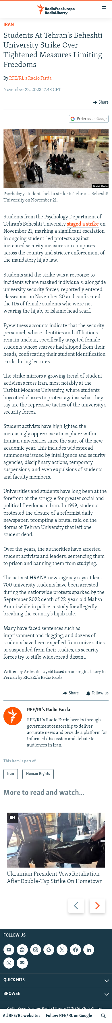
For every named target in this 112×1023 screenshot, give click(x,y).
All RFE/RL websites (21, 1016)
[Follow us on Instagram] (35, 949)
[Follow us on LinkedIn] (88, 949)
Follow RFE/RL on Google (69, 1016)
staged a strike (83, 224)
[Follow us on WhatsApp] (8, 963)
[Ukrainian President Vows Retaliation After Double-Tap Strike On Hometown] (56, 840)
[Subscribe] (22, 963)
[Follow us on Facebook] (75, 949)
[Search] (103, 1016)
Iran (8, 24)
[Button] (101, 102)
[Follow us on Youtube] (8, 949)
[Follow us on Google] (48, 949)
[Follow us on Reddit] (22, 949)
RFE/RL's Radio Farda (30, 78)
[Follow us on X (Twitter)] (62, 949)
